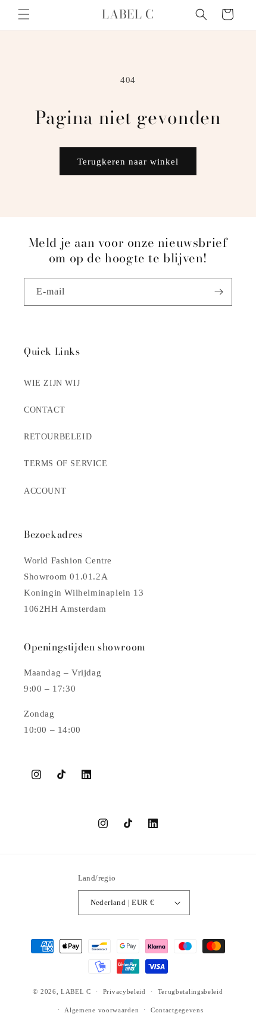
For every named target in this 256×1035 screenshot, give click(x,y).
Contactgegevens (177, 1010)
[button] (24, 14)
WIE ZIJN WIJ (52, 383)
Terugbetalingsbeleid (190, 991)
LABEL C (76, 991)
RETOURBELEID (58, 436)
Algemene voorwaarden (101, 1010)
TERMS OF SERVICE (66, 463)
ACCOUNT (45, 490)
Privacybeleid (124, 991)
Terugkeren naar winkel (128, 161)
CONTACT (44, 409)
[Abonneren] (218, 292)
